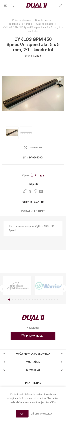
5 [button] (20, 299)
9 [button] (32, 299)
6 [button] (23, 299)
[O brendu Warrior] (49, 285)
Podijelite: (33, 184)
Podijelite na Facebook (30, 191)
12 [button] (40, 299)
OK (22, 413)
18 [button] (57, 299)
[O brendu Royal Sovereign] (17, 285)
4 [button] (18, 299)
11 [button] (37, 299)
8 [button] (29, 299)
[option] (12, 133)
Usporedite (35, 147)
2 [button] (12, 299)
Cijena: (26, 175)
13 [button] (43, 299)
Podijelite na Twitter (25, 191)
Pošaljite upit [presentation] (33, 211)
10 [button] (35, 299)
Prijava (39, 175)
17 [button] (54, 299)
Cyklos (37, 55)
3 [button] (15, 299)
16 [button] (51, 299)
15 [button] (49, 299)
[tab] (33, 202)
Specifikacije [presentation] (33, 202)
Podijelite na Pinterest (36, 191)
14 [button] (46, 299)
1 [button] (9, 299)
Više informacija (41, 413)
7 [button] (26, 299)
